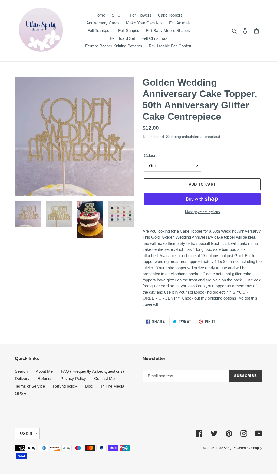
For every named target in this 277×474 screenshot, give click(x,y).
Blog (89, 386)
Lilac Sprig (224, 448)
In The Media (112, 386)
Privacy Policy (73, 378)
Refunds (45, 378)
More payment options (202, 212)
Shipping (173, 136)
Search (21, 371)
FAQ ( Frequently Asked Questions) (92, 371)
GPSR (21, 393)
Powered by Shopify (247, 448)
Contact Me (104, 378)
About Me (44, 371)
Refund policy (65, 386)
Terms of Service (30, 386)
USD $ (26, 433)
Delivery (22, 378)
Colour (150, 155)
